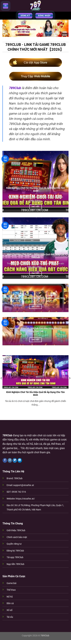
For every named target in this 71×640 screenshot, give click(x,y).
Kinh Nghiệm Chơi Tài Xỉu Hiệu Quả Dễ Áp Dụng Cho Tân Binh (35, 189)
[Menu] (5, 5)
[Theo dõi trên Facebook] (5, 460)
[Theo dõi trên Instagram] (10, 460)
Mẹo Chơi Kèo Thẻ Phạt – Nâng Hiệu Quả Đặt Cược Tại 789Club (35, 256)
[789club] (35, 6)
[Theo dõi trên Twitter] (15, 460)
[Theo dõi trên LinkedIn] (20, 460)
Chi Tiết (35, 207)
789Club (15, 88)
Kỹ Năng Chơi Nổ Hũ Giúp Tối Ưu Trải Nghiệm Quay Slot (35, 298)
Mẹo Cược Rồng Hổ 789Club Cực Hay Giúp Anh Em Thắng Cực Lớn (35, 330)
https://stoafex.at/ (25, 498)
